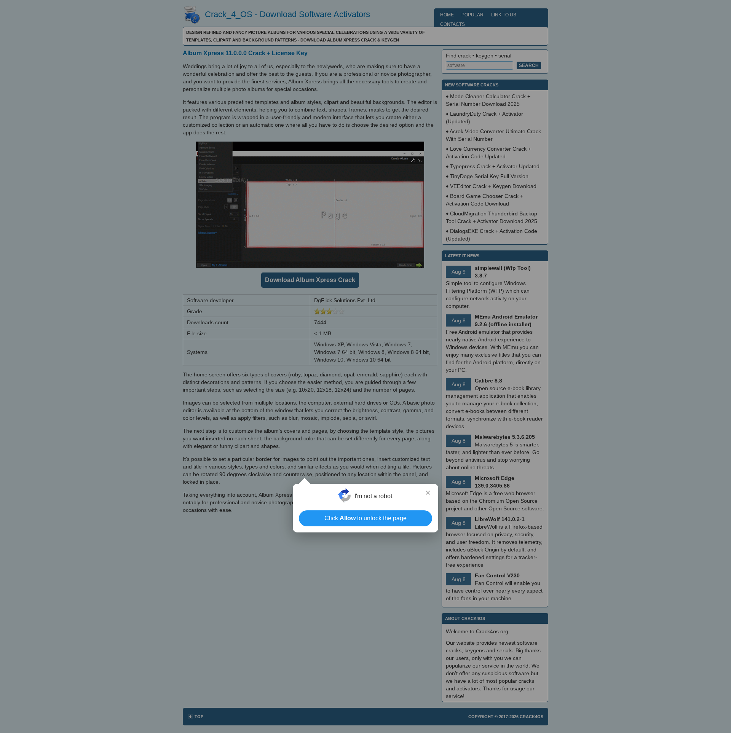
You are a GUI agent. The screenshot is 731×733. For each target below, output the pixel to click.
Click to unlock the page (365, 518)
